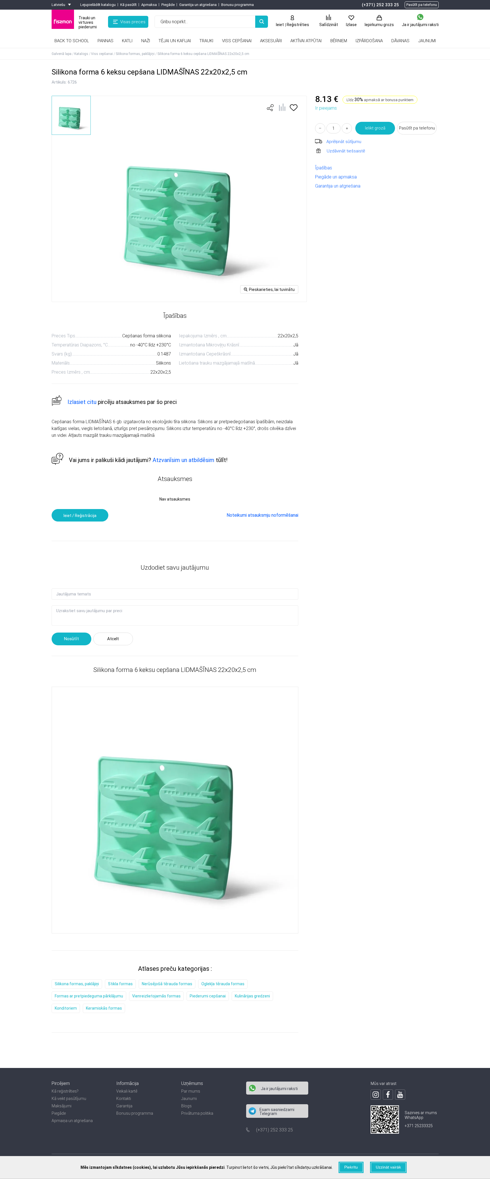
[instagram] (376, 1094)
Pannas (105, 40)
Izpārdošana (369, 40)
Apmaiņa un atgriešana (72, 1120)
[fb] (388, 1094)
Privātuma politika (197, 1113)
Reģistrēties (298, 24)
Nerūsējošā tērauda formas (167, 984)
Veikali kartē (126, 1091)
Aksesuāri (271, 40)
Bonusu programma (237, 5)
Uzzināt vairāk (388, 1167)
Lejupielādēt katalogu (98, 5)
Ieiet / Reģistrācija (80, 515)
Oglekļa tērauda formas (222, 984)
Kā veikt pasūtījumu (69, 1098)
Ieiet (280, 24)
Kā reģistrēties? (65, 1091)
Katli (127, 40)
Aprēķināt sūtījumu (343, 141)
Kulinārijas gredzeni (252, 996)
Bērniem (338, 40)
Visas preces (132, 21)
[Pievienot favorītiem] (293, 109)
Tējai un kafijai (175, 40)
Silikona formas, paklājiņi (77, 984)
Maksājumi (61, 1106)
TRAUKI (206, 40)
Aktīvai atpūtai (306, 40)
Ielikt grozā (375, 128)
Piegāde (168, 5)
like (270, 107)
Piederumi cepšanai (208, 996)
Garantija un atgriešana (198, 5)
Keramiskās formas (104, 1008)
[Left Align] (261, 22)
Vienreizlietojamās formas (156, 996)
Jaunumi (189, 1098)
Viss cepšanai (237, 40)
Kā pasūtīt (128, 5)
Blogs (186, 1106)
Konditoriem (66, 1008)
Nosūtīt (71, 638)
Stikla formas (120, 984)
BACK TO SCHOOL (71, 40)
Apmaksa (149, 5)
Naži (145, 40)
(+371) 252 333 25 (380, 4)
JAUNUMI (427, 40)
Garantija (124, 1106)
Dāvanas (400, 40)
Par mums (190, 1091)
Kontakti (123, 1098)
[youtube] (400, 1094)
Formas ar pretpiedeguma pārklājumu (89, 996)
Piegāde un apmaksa (336, 177)
